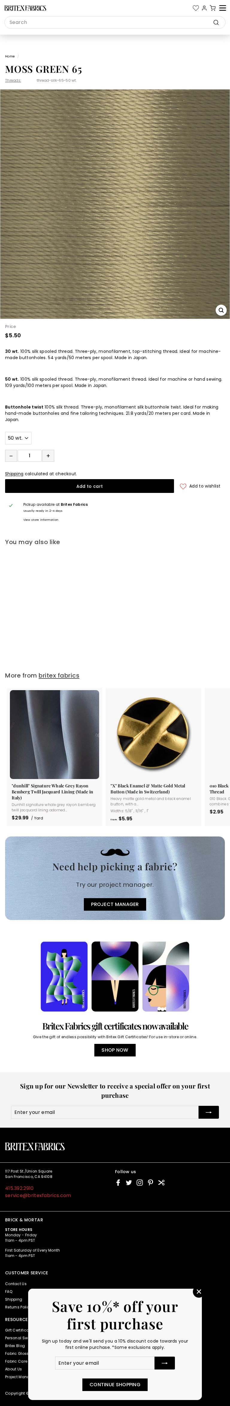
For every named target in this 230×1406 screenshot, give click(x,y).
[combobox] (115, 22)
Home (10, 56)
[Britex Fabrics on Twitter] (129, 1182)
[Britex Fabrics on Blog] (161, 1182)
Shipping (14, 474)
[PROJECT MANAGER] (115, 878)
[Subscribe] (165, 1363)
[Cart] (212, 8)
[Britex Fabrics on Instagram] (140, 1182)
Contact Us (16, 1283)
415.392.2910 (19, 1188)
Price (10, 327)
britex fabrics (59, 675)
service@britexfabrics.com (38, 1195)
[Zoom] (221, 310)
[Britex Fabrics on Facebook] (118, 1182)
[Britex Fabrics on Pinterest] (150, 1182)
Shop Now (115, 1050)
